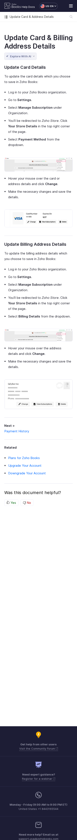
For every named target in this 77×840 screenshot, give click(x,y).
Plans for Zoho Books (24, 458)
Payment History (16, 431)
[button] (46, 6)
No (28, 503)
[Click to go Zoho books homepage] (12, 6)
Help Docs (28, 6)
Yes (13, 503)
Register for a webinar (37, 778)
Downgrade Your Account (27, 473)
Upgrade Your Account (24, 466)
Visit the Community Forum (37, 748)
